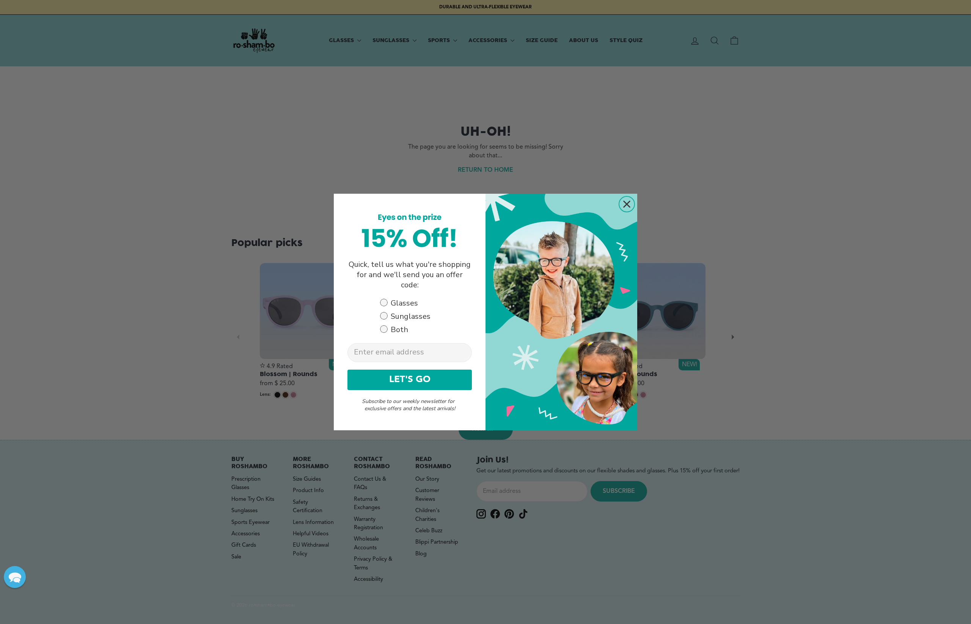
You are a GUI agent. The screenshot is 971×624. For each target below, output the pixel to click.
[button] (15, 577)
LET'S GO (410, 379)
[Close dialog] (626, 204)
